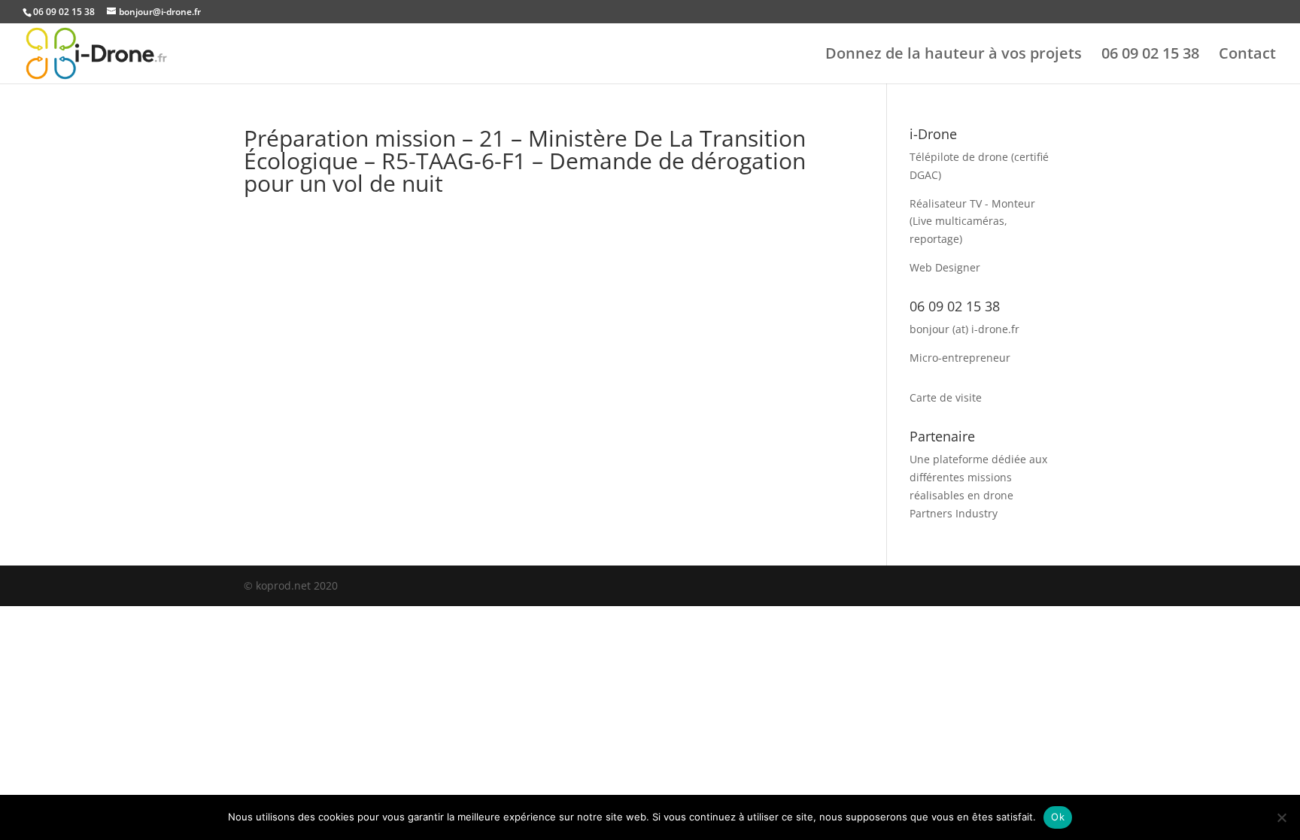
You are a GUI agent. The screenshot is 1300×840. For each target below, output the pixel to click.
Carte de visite (946, 397)
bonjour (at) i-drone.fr (964, 329)
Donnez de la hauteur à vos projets (953, 55)
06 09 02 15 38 (1150, 55)
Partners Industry (954, 513)
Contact (1247, 55)
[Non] (1281, 817)
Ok (1058, 817)
